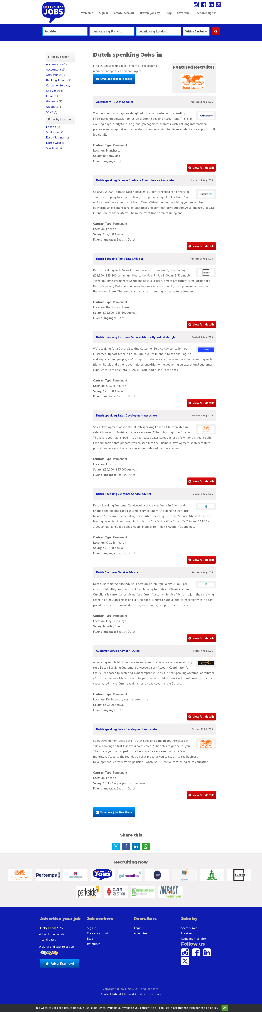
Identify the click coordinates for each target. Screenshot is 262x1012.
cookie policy (209, 1008)
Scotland (52, 148)
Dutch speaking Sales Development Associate (126, 415)
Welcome (87, 13)
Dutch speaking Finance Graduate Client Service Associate (135, 180)
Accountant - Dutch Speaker (114, 102)
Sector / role (189, 928)
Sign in (103, 13)
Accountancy (54, 64)
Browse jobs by (150, 13)
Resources (93, 944)
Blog (169, 13)
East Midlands (55, 137)
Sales (49, 112)
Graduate (52, 101)
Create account (124, 13)
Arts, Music (53, 75)
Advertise (183, 13)
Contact (106, 994)
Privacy (156, 994)
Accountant (53, 69)
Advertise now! (62, 963)
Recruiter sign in (205, 13)
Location (187, 933)
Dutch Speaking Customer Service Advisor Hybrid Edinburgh (135, 337)
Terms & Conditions (136, 994)
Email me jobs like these (116, 79)
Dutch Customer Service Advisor (117, 572)
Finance (51, 96)
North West (53, 143)
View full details (203, 168)
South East (53, 132)
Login (137, 928)
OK (225, 1008)
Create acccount (97, 933)
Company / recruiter (194, 939)
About (117, 994)
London (51, 127)
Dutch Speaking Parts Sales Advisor (119, 259)
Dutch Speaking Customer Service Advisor (123, 494)
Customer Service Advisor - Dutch (118, 651)
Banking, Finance (57, 80)
